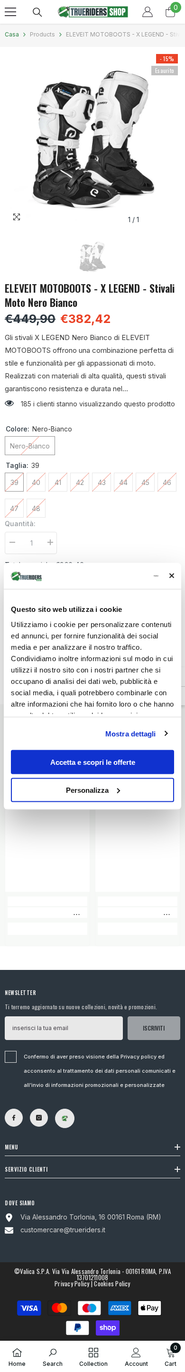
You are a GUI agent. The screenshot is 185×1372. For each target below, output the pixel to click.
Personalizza (87, 790)
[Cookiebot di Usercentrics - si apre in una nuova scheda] (119, 576)
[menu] (10, 12)
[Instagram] (39, 1118)
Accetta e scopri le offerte (92, 762)
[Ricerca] (37, 12)
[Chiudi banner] (171, 576)
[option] (92, 140)
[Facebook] (14, 1118)
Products (42, 34)
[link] (47, 912)
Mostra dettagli (130, 733)
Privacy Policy (72, 1283)
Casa (12, 34)
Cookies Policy (112, 1283)
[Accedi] (147, 12)
